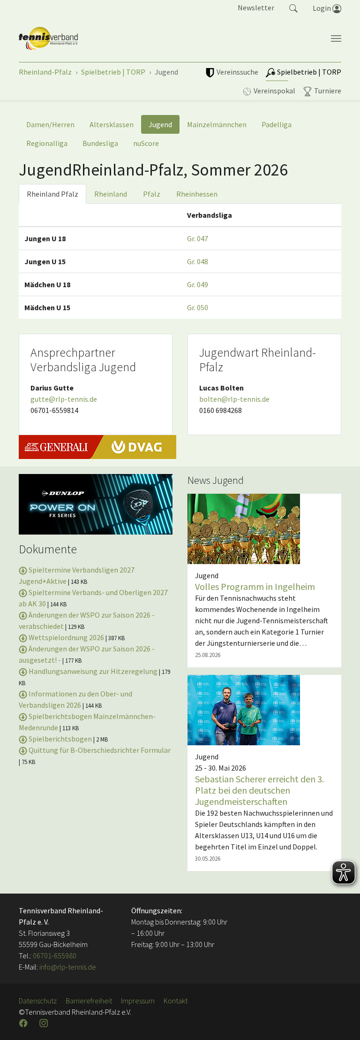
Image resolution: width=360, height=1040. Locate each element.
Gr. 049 (197, 284)
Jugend (160, 124)
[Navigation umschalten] (336, 38)
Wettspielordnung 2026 (66, 637)
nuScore (146, 143)
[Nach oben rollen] (341, 1021)
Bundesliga (100, 143)
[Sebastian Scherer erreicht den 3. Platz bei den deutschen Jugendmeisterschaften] (244, 709)
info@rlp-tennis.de (67, 966)
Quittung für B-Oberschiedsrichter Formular (99, 750)
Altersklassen (112, 124)
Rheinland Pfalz (52, 194)
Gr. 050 (197, 307)
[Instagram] (44, 1023)
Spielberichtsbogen (60, 738)
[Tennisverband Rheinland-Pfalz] (48, 38)
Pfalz (151, 194)
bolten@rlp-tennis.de (234, 399)
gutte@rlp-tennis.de (63, 399)
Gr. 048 (197, 261)
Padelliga (277, 124)
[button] (293, 7)
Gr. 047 (197, 238)
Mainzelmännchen (217, 124)
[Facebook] (24, 1023)
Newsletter (256, 7)
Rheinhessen (197, 194)
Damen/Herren (50, 124)
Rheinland (110, 194)
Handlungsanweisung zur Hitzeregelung (93, 671)
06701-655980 (54, 955)
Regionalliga (47, 143)
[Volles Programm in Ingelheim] (244, 528)
